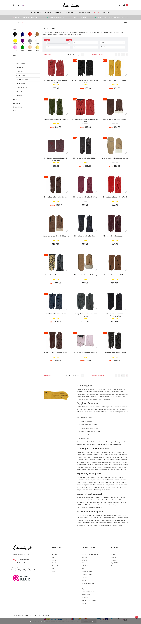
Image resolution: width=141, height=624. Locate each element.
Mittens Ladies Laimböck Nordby (85, 275)
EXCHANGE (85, 566)
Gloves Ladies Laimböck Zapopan (85, 353)
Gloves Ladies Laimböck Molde (115, 275)
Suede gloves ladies (86, 421)
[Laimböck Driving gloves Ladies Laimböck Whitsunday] (55, 145)
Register (113, 554)
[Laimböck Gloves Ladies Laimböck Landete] (114, 340)
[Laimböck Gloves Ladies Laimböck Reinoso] (55, 184)
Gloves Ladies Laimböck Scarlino (56, 314)
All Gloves (35, 12)
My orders (114, 557)
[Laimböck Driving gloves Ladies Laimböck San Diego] (85, 68)
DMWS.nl (46, 615)
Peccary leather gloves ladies (89, 428)
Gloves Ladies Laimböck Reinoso (56, 197)
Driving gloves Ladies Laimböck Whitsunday (55, 159)
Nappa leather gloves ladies (89, 424)
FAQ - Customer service (89, 563)
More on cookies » (105, 621)
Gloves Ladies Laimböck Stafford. (85, 197)
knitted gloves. (117, 444)
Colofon (84, 603)
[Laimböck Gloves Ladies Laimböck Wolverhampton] (114, 301)
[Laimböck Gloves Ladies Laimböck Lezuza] (55, 340)
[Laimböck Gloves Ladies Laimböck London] (114, 223)
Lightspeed (34, 615)
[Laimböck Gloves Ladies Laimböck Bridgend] (85, 145)
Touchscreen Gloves (22, 79)
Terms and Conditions (88, 591)
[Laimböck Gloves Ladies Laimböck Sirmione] (55, 107)
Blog (53, 571)
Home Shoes (20, 91)
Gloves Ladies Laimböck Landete (115, 353)
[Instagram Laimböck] (19, 569)
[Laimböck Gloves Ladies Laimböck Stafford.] (85, 184)
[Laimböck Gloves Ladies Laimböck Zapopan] (85, 340)
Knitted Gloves (20, 83)
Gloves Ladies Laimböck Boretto (114, 80)
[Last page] (127, 54)
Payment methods (87, 589)
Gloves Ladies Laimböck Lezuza (55, 353)
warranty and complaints (89, 600)
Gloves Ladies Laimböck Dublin (85, 236)
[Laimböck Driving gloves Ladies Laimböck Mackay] (55, 68)
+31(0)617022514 (24, 560)
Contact (84, 580)
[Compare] (18, 5)
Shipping (84, 557)
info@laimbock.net (21, 563)
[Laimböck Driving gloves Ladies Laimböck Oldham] (85, 301)
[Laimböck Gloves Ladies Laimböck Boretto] (114, 68)
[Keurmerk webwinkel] (21, 578)
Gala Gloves (19, 95)
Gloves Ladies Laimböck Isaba (56, 275)
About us (84, 586)
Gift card (106, 12)
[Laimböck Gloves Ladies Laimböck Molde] (114, 262)
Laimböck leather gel (88, 583)
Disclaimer (85, 597)
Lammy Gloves (20, 67)
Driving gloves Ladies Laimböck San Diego (85, 81)
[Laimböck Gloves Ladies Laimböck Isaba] (55, 262)
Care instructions (87, 574)
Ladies (47, 12)
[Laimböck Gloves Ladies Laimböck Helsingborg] (55, 223)
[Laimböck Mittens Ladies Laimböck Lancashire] (114, 145)
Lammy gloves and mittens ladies (90, 431)
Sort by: (68, 54)
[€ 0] (47, 43)
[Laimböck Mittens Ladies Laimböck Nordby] (85, 262)
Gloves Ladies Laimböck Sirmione (56, 119)
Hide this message (88, 621)
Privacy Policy (86, 594)
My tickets (114, 560)
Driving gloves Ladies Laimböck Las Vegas (85, 120)
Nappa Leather (20, 64)
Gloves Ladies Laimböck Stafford (115, 197)
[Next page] (124, 54)
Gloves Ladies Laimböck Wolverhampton (114, 315)
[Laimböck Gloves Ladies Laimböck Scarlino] (55, 301)
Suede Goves (20, 71)
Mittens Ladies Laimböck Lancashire (115, 158)
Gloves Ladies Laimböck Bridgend (85, 158)
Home (14, 23)
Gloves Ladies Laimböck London (114, 236)
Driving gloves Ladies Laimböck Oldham (85, 315)
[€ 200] (69, 43)
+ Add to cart (54, 93)
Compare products (116, 566)
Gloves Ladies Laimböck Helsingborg (55, 236)
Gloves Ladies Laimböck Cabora (114, 119)
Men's (57, 12)
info (83, 568)
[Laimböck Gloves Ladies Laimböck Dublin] (85, 223)
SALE (95, 12)
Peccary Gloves (20, 75)
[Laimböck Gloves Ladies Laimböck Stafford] (114, 184)
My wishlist (114, 563)
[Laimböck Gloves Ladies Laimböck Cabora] (114, 107)
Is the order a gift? (87, 571)
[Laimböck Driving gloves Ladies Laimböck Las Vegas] (85, 107)
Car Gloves (69, 12)
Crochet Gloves (84, 12)
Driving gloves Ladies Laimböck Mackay (55, 81)
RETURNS (84, 560)
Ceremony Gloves (21, 87)
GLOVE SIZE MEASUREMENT (90, 554)
